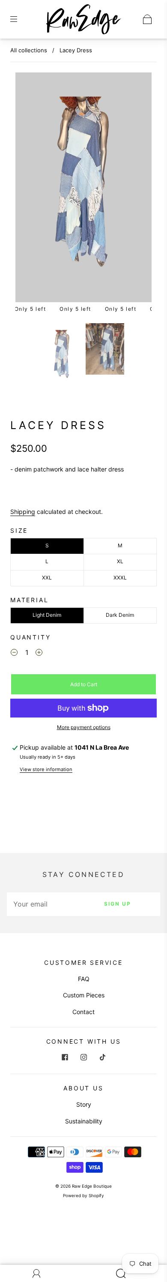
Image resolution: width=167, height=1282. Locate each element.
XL (120, 561)
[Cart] (147, 19)
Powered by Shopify (83, 1195)
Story (83, 1104)
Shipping (22, 511)
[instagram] (83, 1057)
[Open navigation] (19, 19)
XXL (47, 577)
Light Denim (47, 615)
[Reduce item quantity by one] (14, 653)
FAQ (83, 978)
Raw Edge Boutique (92, 1186)
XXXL (120, 577)
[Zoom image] (84, 189)
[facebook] (64, 1057)
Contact (83, 1011)
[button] (29, 189)
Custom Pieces (83, 995)
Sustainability (83, 1121)
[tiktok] (102, 1057)
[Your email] (41, 904)
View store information (46, 769)
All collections (28, 50)
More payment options (83, 727)
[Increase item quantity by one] (39, 653)
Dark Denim (120, 615)
